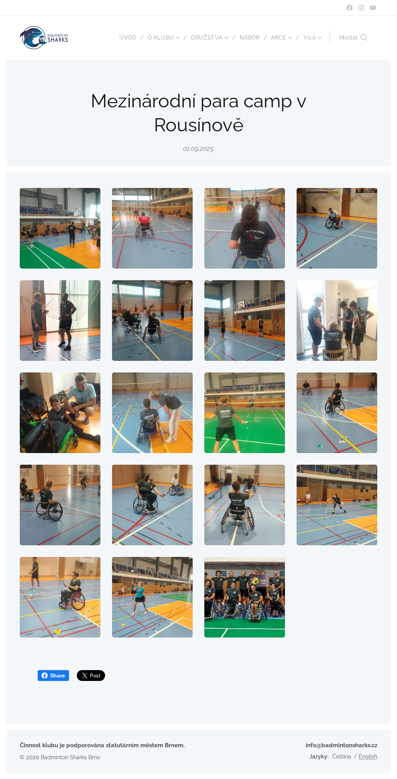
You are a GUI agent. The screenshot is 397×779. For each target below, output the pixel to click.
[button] (353, 37)
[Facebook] (349, 7)
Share (57, 675)
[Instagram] (361, 7)
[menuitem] (130, 37)
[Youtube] (373, 7)
